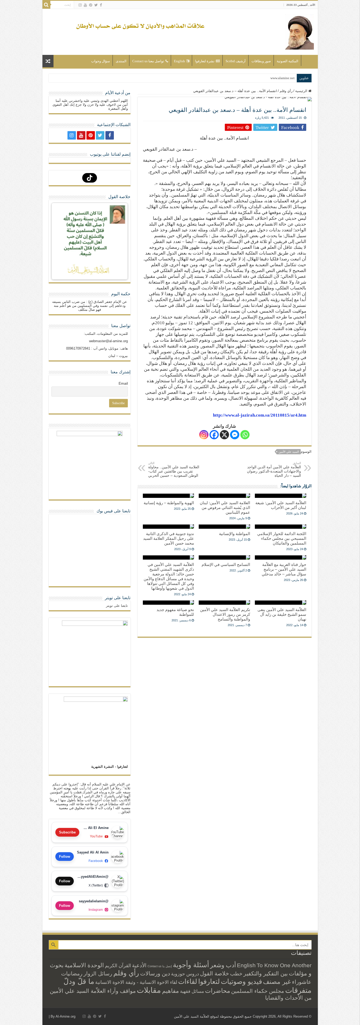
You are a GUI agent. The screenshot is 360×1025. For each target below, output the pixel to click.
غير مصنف (277, 981)
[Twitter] (96, 5)
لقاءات (187, 981)
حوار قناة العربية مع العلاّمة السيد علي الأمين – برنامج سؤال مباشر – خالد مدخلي (284, 569)
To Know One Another (284, 965)
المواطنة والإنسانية (234, 533)
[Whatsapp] (245, 434)
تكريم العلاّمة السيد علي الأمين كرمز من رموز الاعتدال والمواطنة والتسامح (225, 614)
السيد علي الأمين (289, 451)
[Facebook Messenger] (234, 434)
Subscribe (67, 832)
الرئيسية (308, 60)
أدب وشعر (223, 965)
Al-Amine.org (65, 1016)
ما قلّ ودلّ (79, 981)
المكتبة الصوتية (287, 61)
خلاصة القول (214, 973)
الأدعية (139, 965)
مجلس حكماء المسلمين (257, 991)
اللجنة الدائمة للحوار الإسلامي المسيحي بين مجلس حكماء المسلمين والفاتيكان (281, 538)
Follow (64, 857)
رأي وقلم (286, 91)
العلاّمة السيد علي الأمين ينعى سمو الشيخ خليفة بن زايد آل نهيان (281, 614)
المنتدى (121, 61)
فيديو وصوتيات (241, 981)
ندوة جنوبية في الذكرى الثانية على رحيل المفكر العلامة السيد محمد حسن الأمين (168, 538)
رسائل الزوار (98, 973)
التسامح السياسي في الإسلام (226, 564)
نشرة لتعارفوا (205, 61)
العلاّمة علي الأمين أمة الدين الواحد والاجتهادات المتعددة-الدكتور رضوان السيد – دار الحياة (274, 469)
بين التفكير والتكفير (266, 973)
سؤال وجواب (100, 61)
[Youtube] (85, 5)
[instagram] (80, 5)
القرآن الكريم (118, 965)
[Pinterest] (91, 5)
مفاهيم (170, 991)
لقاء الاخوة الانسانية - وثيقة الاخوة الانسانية (136, 982)
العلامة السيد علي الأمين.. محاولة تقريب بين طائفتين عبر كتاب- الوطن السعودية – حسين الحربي (173, 469)
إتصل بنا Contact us (160, 966)
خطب (236, 973)
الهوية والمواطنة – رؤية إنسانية (169, 502)
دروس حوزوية (185, 973)
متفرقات (298, 990)
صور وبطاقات (261, 61)
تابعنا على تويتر (117, 597)
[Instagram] (203, 434)
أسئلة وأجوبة (191, 965)
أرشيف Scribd (236, 61)
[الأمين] (299, 31)
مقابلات (149, 990)
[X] (224, 434)
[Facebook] (101, 5)
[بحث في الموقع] (46, 5)
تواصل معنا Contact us (148, 61)
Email (123, 383)
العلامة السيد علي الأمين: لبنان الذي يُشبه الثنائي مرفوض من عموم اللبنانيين (225, 507)
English (179, 61)
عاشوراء (302, 982)
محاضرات (217, 991)
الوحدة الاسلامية (84, 965)
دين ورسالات (155, 973)
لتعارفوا (209, 981)
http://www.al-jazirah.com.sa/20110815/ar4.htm (259, 415)
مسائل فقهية (192, 991)
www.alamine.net (282, 78)
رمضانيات (71, 973)
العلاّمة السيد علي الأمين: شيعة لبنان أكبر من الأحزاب (280, 505)
